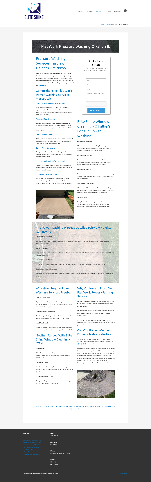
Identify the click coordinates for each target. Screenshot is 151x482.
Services (98, 11)
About (109, 11)
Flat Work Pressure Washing (31, 447)
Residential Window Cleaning (64, 406)
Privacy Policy (89, 11)
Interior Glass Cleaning (102, 406)
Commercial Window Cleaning (45, 406)
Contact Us (117, 11)
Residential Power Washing (31, 444)
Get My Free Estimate (96, 110)
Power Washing (79, 406)
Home (80, 11)
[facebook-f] (125, 10)
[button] (102, 11)
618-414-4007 (54, 436)
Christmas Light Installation (31, 454)
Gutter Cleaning (89, 406)
